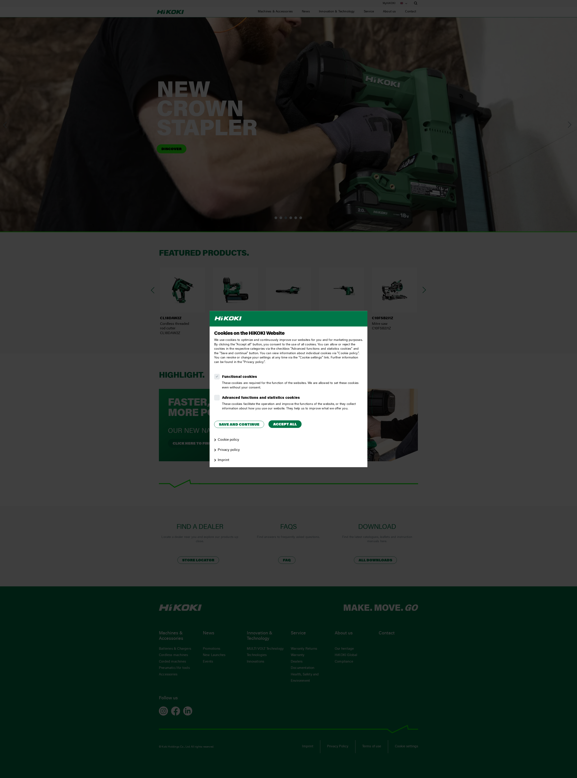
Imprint (223, 460)
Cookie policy (228, 440)
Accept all (285, 424)
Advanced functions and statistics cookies (261, 398)
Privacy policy (229, 450)
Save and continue (239, 425)
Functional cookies (239, 377)
